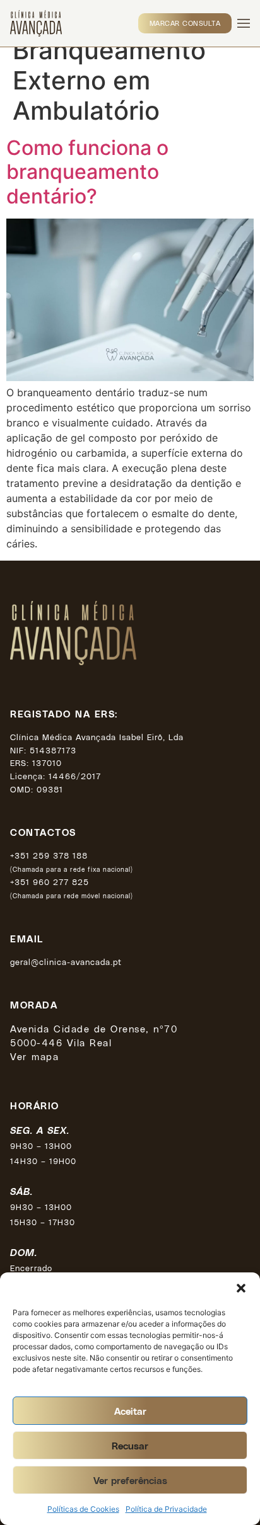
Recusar (130, 1445)
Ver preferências (130, 1480)
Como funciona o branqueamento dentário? (87, 171)
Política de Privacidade (166, 1509)
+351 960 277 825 (49, 881)
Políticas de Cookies (83, 1509)
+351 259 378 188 (49, 855)
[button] (241, 1288)
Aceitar (130, 1411)
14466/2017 (75, 775)
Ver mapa (34, 1056)
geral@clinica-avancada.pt (66, 961)
